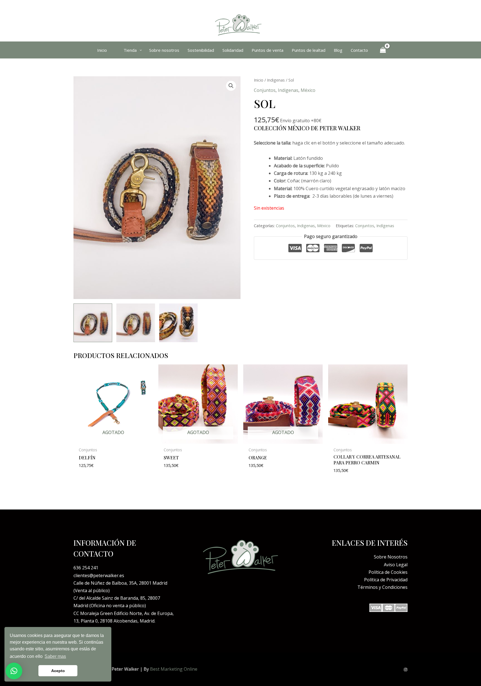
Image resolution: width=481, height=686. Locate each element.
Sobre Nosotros (391, 557)
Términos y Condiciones (382, 587)
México (308, 90)
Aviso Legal (396, 565)
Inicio (258, 80)
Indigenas (276, 80)
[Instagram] (406, 670)
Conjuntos (265, 90)
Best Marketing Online (173, 669)
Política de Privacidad (386, 580)
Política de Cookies (388, 572)
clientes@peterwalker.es (98, 575)
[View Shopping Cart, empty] (383, 50)
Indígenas (385, 225)
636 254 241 (85, 568)
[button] (231, 86)
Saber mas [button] (55, 656)
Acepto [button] (58, 670)
